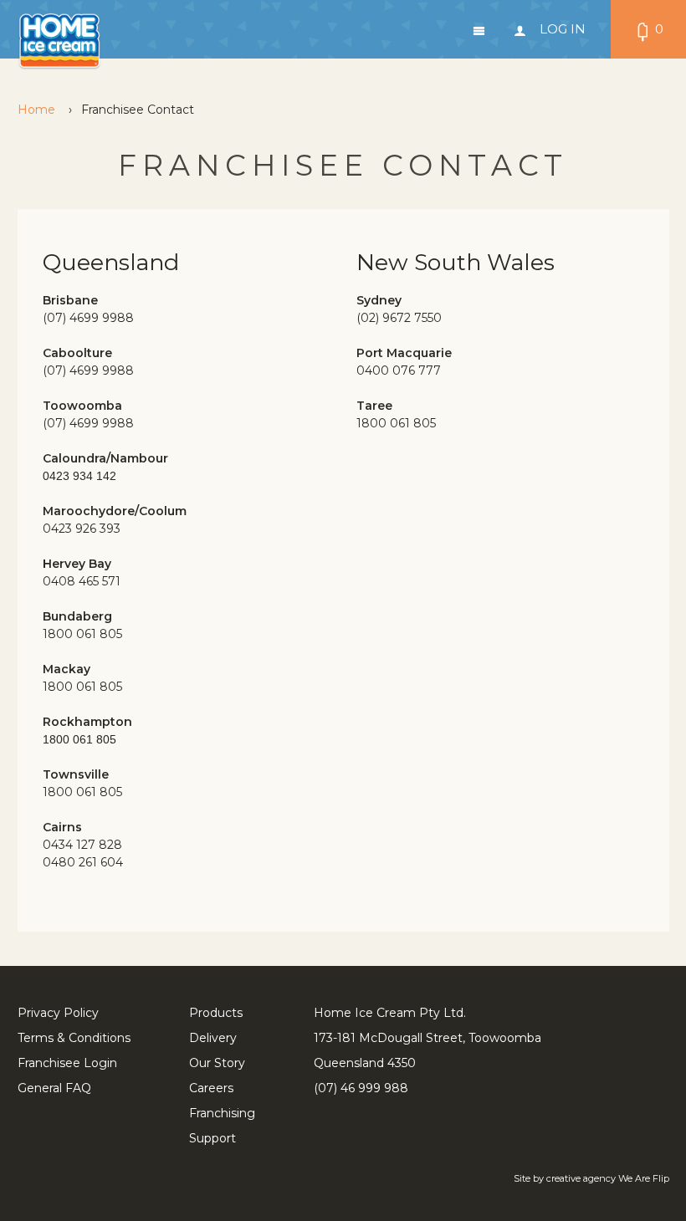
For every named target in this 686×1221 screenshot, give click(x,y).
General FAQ (54, 1088)
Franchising (222, 1113)
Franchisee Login (67, 1062)
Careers (211, 1088)
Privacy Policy (58, 1012)
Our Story (217, 1062)
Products (216, 1012)
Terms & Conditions (74, 1037)
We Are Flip (643, 1178)
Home (36, 109)
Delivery (213, 1037)
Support (212, 1138)
